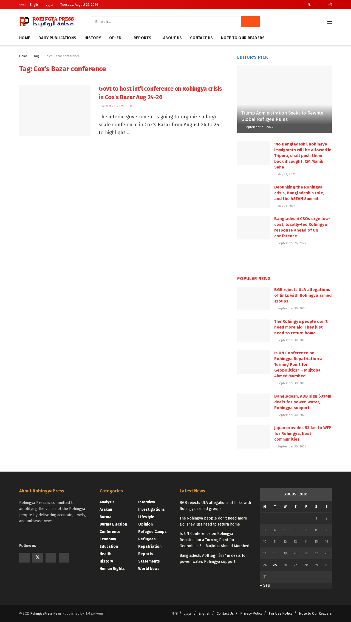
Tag (36, 56)
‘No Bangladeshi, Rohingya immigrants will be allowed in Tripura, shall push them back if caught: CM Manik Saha (303, 156)
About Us (172, 38)
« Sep (265, 585)
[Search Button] (250, 21)
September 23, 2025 (258, 127)
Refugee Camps (152, 531)
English (204, 613)
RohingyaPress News (46, 613)
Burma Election (113, 524)
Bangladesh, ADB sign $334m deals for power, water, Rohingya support (302, 402)
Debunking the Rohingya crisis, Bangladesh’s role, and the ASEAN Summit (299, 193)
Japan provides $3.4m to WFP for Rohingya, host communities (302, 433)
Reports (142, 38)
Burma (105, 517)
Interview (146, 502)
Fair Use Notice (281, 613)
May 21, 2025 (286, 206)
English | (36, 5)
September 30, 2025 (291, 308)
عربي (49, 5)
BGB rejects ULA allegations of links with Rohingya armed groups (303, 295)
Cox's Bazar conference (62, 56)
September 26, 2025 (291, 243)
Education (109, 546)
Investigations (151, 509)
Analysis (107, 502)
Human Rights (112, 568)
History (92, 38)
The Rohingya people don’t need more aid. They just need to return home (301, 327)
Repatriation (150, 546)
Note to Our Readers (243, 38)
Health (105, 554)
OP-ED (115, 38)
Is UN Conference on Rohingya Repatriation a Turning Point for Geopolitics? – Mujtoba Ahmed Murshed (298, 364)
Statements (149, 561)
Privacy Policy (251, 613)
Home (24, 38)
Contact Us (201, 38)
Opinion (145, 524)
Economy (108, 539)
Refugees (147, 539)
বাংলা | (23, 5)
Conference (110, 531)
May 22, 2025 (286, 174)
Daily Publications (57, 38)
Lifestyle (146, 517)
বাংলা (175, 613)
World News (149, 568)
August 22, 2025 (112, 106)
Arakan (106, 509)
